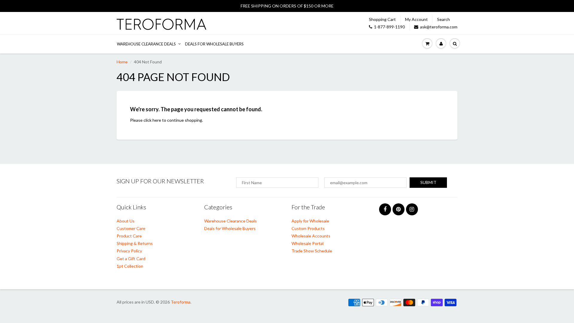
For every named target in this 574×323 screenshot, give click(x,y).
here (156, 120)
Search (443, 19)
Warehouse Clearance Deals (146, 44)
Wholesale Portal (307, 243)
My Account (416, 19)
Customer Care (131, 228)
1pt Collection (130, 266)
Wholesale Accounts (310, 235)
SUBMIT (428, 182)
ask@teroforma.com (438, 26)
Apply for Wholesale (310, 220)
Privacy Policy (129, 250)
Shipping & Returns (135, 243)
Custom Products (308, 228)
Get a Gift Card (131, 258)
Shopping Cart (382, 19)
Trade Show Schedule (311, 250)
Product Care (129, 235)
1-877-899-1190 (389, 26)
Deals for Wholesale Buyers (214, 44)
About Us (126, 220)
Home (122, 61)
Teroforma (180, 301)
